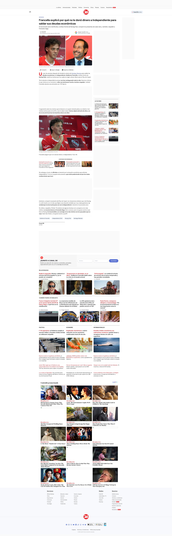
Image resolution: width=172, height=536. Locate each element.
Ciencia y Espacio (78, 494)
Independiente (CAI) (57, 218)
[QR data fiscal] (105, 525)
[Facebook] (66, 524)
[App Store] (90, 524)
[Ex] (71, 524)
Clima (48, 496)
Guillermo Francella (44, 218)
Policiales (49, 501)
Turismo (75, 503)
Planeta (75, 499)
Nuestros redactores (116, 505)
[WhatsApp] (80, 524)
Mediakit (115, 501)
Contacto (114, 496)
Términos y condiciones (117, 498)
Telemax (101, 499)
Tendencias (62, 503)
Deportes (41, 17)
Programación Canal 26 (117, 503)
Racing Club (68, 218)
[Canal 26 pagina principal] (86, 14)
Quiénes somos (115, 494)
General (62, 498)
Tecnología (49, 503)
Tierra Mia (101, 498)
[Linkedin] (76, 524)
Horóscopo (49, 499)
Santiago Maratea (76, 73)
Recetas (75, 501)
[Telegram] (83, 524)
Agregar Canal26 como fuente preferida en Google (84, 32)
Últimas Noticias (50, 494)
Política (41, 327)
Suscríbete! (114, 260)
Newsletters (116, 509)
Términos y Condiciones (83, 529)
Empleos (114, 507)
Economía (69, 327)
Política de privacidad (116, 499)
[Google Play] (99, 524)
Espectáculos (50, 498)
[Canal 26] (86, 517)
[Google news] (85, 524)
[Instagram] (69, 524)
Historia (75, 498)
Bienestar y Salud (64, 494)
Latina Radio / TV (102, 496)
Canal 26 (44, 31)
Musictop (101, 501)
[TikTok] (78, 524)
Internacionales (99, 327)
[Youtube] (73, 524)
